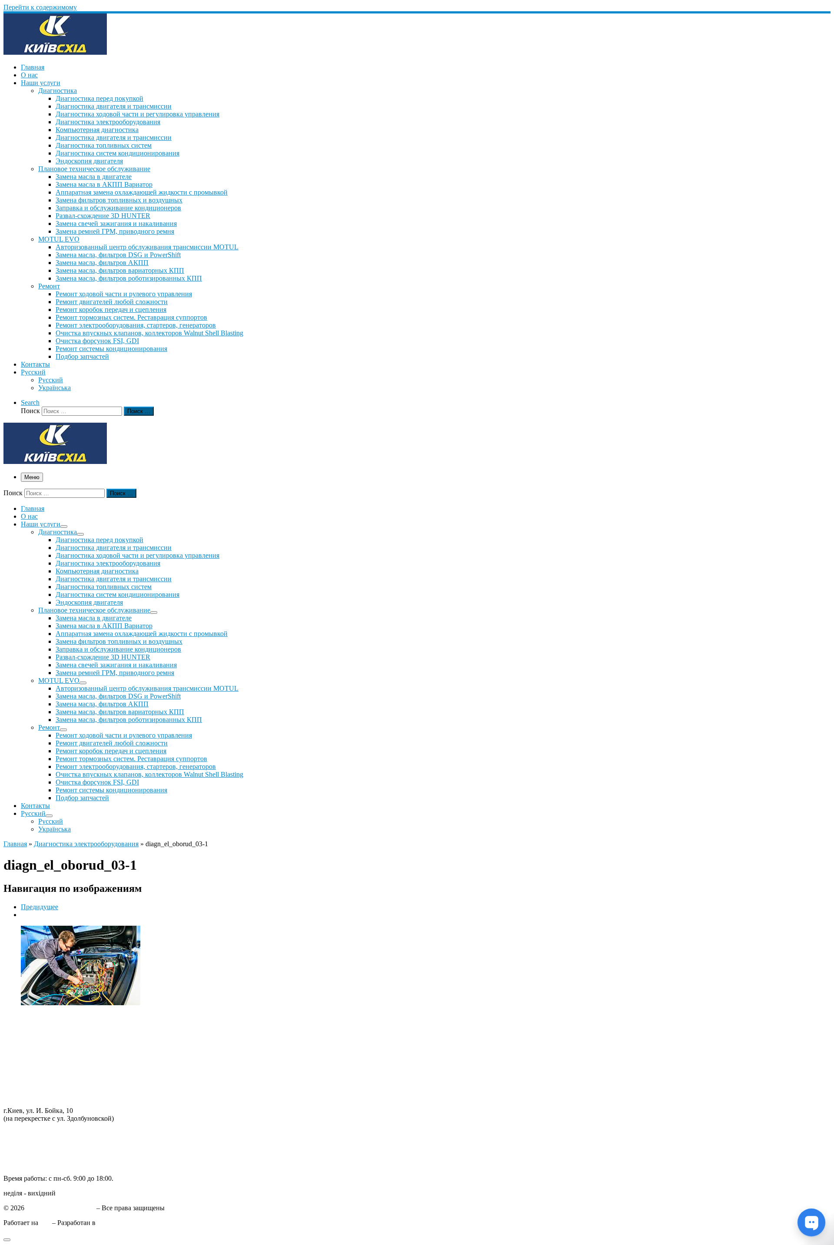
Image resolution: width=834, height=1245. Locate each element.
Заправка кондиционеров (41, 1064)
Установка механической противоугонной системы (79, 1088)
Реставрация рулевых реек (42, 1049)
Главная (15, 844)
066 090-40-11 (23, 1141)
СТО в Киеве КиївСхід (60, 1208)
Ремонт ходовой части (36, 1025)
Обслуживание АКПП (36, 1033)
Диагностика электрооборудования (86, 844)
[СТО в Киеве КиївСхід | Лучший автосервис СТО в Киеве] (55, 52)
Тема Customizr (119, 1222)
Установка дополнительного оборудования (67, 1080)
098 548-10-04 (23, 1133)
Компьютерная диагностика (44, 1095)
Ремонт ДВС (22, 1017)
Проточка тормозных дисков (46, 1041)
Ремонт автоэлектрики (37, 1072)
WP (45, 1222)
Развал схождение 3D (35, 1056)
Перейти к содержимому (40, 7)
